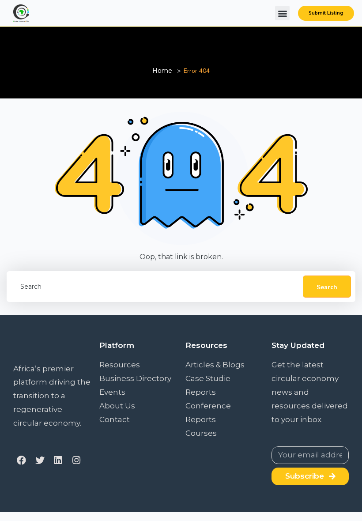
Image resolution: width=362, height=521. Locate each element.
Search (327, 287)
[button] (282, 13)
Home (162, 71)
